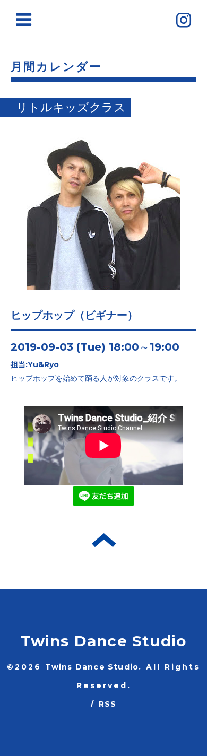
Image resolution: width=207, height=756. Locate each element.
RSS (108, 704)
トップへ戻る (104, 540)
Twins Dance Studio (104, 641)
